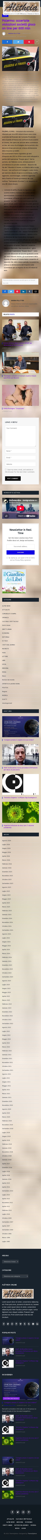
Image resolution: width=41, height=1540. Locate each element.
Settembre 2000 (7, 1230)
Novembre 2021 (7, 1062)
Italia (4, 652)
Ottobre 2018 (6, 1156)
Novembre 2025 (7, 875)
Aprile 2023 (6, 996)
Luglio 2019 (6, 1132)
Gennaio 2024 (6, 961)
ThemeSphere (32, 1533)
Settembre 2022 (7, 1023)
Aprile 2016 (6, 1175)
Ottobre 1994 (6, 1234)
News (4, 676)
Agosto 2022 (6, 1027)
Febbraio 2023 (7, 1004)
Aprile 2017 (6, 1163)
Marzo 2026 (6, 860)
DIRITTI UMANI (6, 629)
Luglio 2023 (6, 984)
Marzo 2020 (6, 1117)
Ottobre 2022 (6, 1019)
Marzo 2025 (6, 907)
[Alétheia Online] (21, 8)
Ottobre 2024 (6, 926)
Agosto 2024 (6, 934)
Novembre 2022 (7, 1016)
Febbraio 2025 (7, 910)
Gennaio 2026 (6, 868)
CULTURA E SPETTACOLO (10, 621)
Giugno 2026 (6, 848)
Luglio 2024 (6, 938)
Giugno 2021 (6, 1082)
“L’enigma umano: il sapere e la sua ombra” (19, 740)
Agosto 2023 (6, 980)
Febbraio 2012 (7, 1210)
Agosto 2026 (6, 840)
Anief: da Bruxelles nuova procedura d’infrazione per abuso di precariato (21, 769)
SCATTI (4, 699)
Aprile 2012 (6, 1206)
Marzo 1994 (6, 1237)
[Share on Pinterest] (29, 42)
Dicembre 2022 (7, 1012)
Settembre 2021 (7, 1070)
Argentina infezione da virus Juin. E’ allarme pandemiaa (19, 826)
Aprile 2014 (6, 1187)
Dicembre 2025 (7, 872)
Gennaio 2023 (6, 1008)
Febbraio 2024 (7, 957)
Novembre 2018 (7, 1152)
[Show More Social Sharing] (37, 42)
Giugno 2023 (6, 988)
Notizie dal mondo (8, 680)
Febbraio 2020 (7, 1121)
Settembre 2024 (7, 930)
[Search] (38, 8)
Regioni (4, 691)
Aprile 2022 (6, 1043)
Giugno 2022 (6, 1035)
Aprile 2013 (6, 1198)
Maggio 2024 (6, 946)
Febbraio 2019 (7, 1144)
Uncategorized (7, 703)
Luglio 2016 (6, 1171)
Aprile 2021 (6, 1089)
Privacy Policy (19, 560)
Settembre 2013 (7, 1191)
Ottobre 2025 (6, 879)
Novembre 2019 (7, 1125)
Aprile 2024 (6, 949)
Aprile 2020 (6, 1113)
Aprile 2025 (6, 903)
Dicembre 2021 (7, 1058)
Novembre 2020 (7, 1105)
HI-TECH (5, 641)
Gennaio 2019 (6, 1148)
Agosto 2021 (6, 1074)
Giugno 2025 (6, 895)
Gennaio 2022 (6, 1054)
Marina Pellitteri (14, 33)
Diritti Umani (6, 625)
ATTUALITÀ (6, 610)
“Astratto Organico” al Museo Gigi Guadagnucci (20, 798)
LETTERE (5, 656)
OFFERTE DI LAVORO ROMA (11, 684)
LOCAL (4, 664)
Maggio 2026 (6, 852)
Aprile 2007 (6, 1226)
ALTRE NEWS (6, 606)
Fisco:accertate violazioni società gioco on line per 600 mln (19, 281)
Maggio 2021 (6, 1086)
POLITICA (5, 687)
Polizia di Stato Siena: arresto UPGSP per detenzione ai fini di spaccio (18, 344)
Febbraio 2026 (7, 864)
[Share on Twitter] (7, 42)
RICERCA (5, 695)
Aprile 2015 (6, 1183)
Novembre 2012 (7, 1202)
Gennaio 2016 (6, 1179)
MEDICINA (5, 668)
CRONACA (5, 617)
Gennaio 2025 (6, 914)
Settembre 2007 (7, 1222)
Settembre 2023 (7, 977)
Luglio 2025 (6, 891)
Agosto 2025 (6, 887)
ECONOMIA (5, 633)
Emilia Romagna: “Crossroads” (14, 408)
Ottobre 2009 (6, 1218)
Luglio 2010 (6, 1214)
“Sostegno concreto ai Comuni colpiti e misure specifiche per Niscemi (20, 377)
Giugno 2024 (6, 942)
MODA (4, 672)
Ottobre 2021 (6, 1066)
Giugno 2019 (6, 1136)
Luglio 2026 (6, 844)
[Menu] (3, 8)
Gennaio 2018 (6, 1160)
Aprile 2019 (6, 1140)
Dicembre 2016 (7, 1167)
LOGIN (24, 1528)
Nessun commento (10, 36)
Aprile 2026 (6, 856)
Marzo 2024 (6, 953)
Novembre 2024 (7, 922)
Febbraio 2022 (7, 1051)
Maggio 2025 (6, 899)
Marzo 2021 (6, 1093)
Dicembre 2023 (7, 965)
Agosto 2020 (6, 1109)
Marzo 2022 (6, 1047)
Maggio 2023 (6, 992)
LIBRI (3, 660)
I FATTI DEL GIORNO (8, 645)
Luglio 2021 (6, 1078)
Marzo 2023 (6, 1000)
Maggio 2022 (6, 1039)
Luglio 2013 (6, 1195)
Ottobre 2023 (6, 973)
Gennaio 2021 (6, 1097)
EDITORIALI (5, 637)
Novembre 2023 (7, 969)
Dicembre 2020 (7, 1101)
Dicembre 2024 (7, 918)
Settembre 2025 (7, 883)
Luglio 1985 (6, 1241)
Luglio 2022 (6, 1031)
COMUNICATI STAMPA (9, 613)
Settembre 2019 (7, 1128)
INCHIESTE (5, 648)
